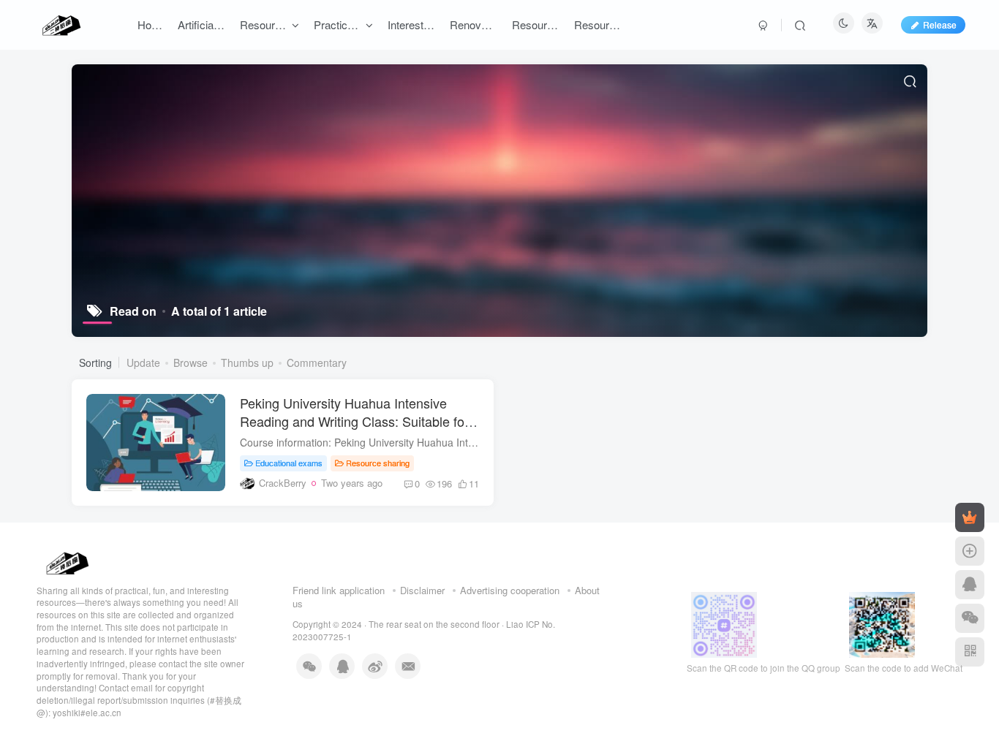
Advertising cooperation (509, 590)
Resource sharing (378, 462)
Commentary (317, 362)
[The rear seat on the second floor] (66, 561)
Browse (190, 362)
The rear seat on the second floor (434, 624)
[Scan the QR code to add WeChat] (969, 618)
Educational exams (289, 462)
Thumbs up (247, 362)
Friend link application (339, 590)
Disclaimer (422, 590)
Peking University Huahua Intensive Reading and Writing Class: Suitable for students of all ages (354, 421)
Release (940, 24)
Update (143, 362)
